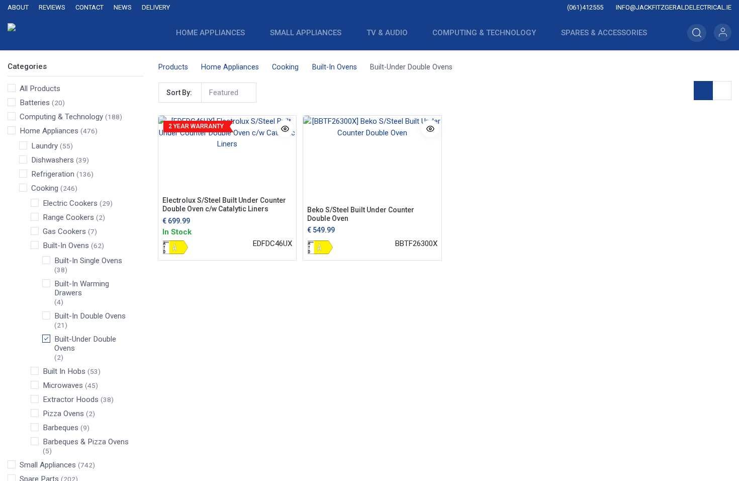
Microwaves (63, 385)
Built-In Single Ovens (88, 260)
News (123, 7)
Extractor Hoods (71, 399)
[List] (721, 90)
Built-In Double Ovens (90, 315)
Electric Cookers (70, 203)
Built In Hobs (64, 371)
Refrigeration (52, 174)
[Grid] (703, 90)
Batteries (35, 102)
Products (173, 67)
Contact (89, 7)
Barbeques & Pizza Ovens (86, 441)
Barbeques (60, 427)
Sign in (722, 32)
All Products (40, 88)
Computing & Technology (61, 116)
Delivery (156, 7)
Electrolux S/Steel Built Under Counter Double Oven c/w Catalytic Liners (224, 204)
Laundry (44, 145)
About (18, 7)
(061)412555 (584, 7)
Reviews (52, 7)
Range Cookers (68, 217)
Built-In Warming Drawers (81, 288)
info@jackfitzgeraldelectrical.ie (672, 7)
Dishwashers (52, 160)
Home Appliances (49, 130)
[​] (304, 8)
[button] (696, 33)
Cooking (44, 188)
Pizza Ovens (63, 413)
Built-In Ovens (66, 245)
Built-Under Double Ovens (85, 344)
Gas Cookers (64, 231)
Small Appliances (48, 464)
